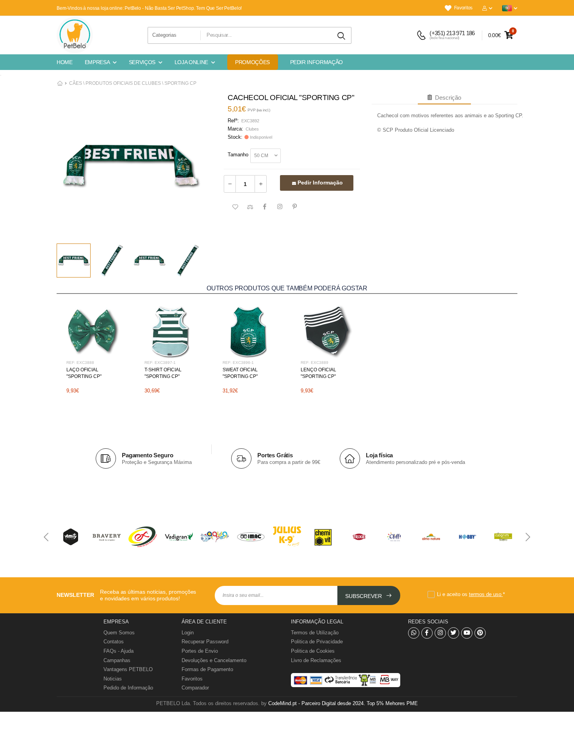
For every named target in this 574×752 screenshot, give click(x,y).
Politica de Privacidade (317, 642)
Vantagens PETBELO (128, 669)
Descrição (446, 97)
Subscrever (364, 596)
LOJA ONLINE (191, 62)
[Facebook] (427, 633)
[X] (453, 633)
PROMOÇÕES (252, 62)
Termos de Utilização (315, 633)
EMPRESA (97, 62)
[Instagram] (440, 633)
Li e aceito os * (471, 594)
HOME (65, 62)
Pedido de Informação (128, 688)
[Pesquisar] (341, 36)
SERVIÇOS (142, 62)
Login (188, 633)
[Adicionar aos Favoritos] (235, 207)
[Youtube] (466, 633)
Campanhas (116, 660)
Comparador (195, 688)
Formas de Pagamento (207, 669)
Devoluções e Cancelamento (214, 660)
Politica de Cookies (313, 651)
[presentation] (47, 537)
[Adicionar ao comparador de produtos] (250, 207)
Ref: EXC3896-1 (238, 362)
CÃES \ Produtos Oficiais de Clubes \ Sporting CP (132, 83)
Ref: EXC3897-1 (160, 362)
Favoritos (463, 8)
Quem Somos (119, 633)
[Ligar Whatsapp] (413, 633)
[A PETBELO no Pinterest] (480, 633)
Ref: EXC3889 (314, 362)
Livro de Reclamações (316, 660)
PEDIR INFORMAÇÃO (316, 62)
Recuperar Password (205, 642)
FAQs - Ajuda (118, 651)
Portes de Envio (200, 651)
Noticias (112, 679)
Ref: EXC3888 (80, 362)
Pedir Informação (319, 182)
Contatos (113, 642)
